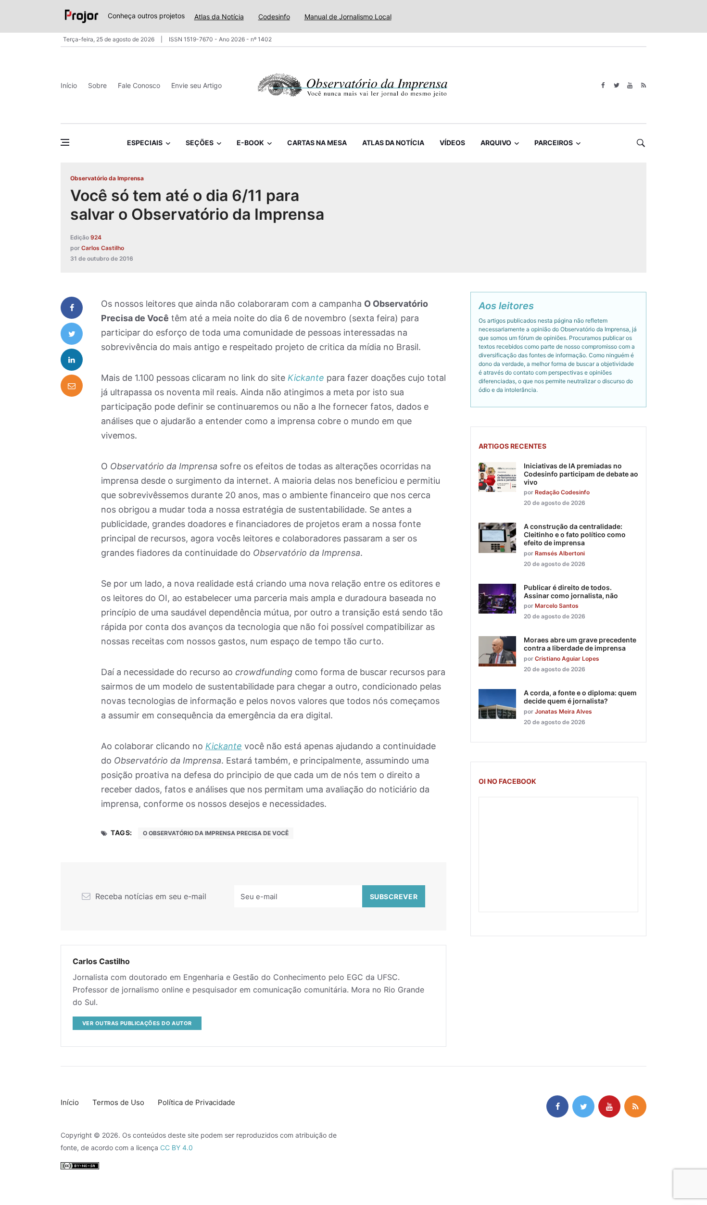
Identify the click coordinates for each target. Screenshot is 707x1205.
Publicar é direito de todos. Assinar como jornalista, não (571, 591)
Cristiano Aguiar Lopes (567, 658)
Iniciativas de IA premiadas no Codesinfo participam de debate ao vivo (581, 474)
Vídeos (452, 142)
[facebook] (603, 85)
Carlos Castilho (102, 247)
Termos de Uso (118, 1102)
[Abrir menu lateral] (65, 142)
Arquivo (495, 142)
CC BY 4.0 (176, 1147)
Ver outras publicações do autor (137, 1023)
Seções (200, 142)
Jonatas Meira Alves (563, 711)
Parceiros (553, 142)
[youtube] (630, 85)
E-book (250, 142)
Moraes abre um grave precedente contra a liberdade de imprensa (580, 644)
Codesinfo (274, 17)
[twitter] (616, 85)
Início (69, 85)
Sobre (97, 85)
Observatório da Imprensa (107, 178)
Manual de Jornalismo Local (347, 17)
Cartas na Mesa (317, 142)
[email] (72, 386)
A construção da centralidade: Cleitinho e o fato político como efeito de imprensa (575, 534)
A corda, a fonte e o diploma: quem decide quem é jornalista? (580, 697)
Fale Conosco (139, 85)
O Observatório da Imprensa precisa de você (216, 833)
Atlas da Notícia (219, 17)
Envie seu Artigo (196, 85)
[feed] (643, 85)
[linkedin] (72, 360)
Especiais (145, 142)
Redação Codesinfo (562, 492)
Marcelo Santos (557, 605)
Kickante (306, 378)
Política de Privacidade (196, 1102)
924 (95, 237)
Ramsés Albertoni (560, 553)
